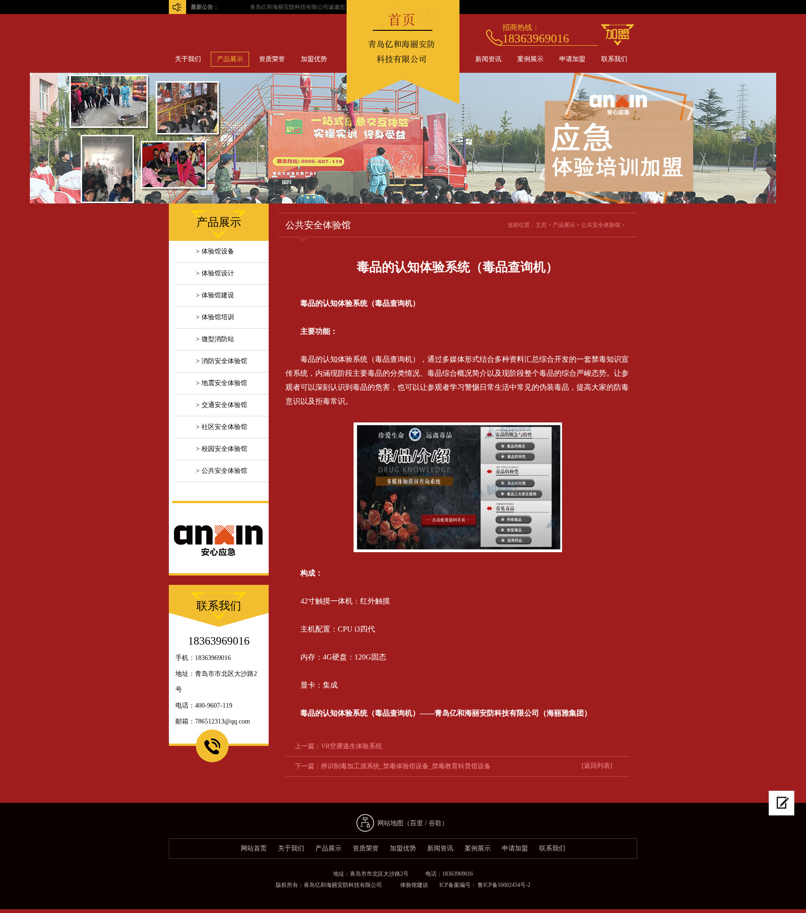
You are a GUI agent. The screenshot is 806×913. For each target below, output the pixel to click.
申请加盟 (572, 59)
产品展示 (230, 59)
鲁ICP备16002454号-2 (503, 885)
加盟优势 (314, 59)
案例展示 (530, 59)
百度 (416, 823)
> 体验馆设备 (215, 251)
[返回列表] (597, 765)
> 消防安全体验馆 (221, 361)
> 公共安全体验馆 (221, 470)
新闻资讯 (488, 59)
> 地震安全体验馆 (221, 382)
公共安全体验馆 (600, 225)
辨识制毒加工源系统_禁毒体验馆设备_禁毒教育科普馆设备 (406, 766)
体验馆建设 (414, 885)
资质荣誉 (272, 59)
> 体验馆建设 (215, 295)
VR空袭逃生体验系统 (351, 746)
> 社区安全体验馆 (221, 426)
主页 (541, 225)
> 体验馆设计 (215, 273)
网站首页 (254, 848)
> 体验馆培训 (215, 317)
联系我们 (614, 59)
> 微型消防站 (215, 339)
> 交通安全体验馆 (221, 404)
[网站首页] (403, 101)
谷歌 (435, 823)
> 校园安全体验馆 (221, 448)
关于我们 (188, 59)
